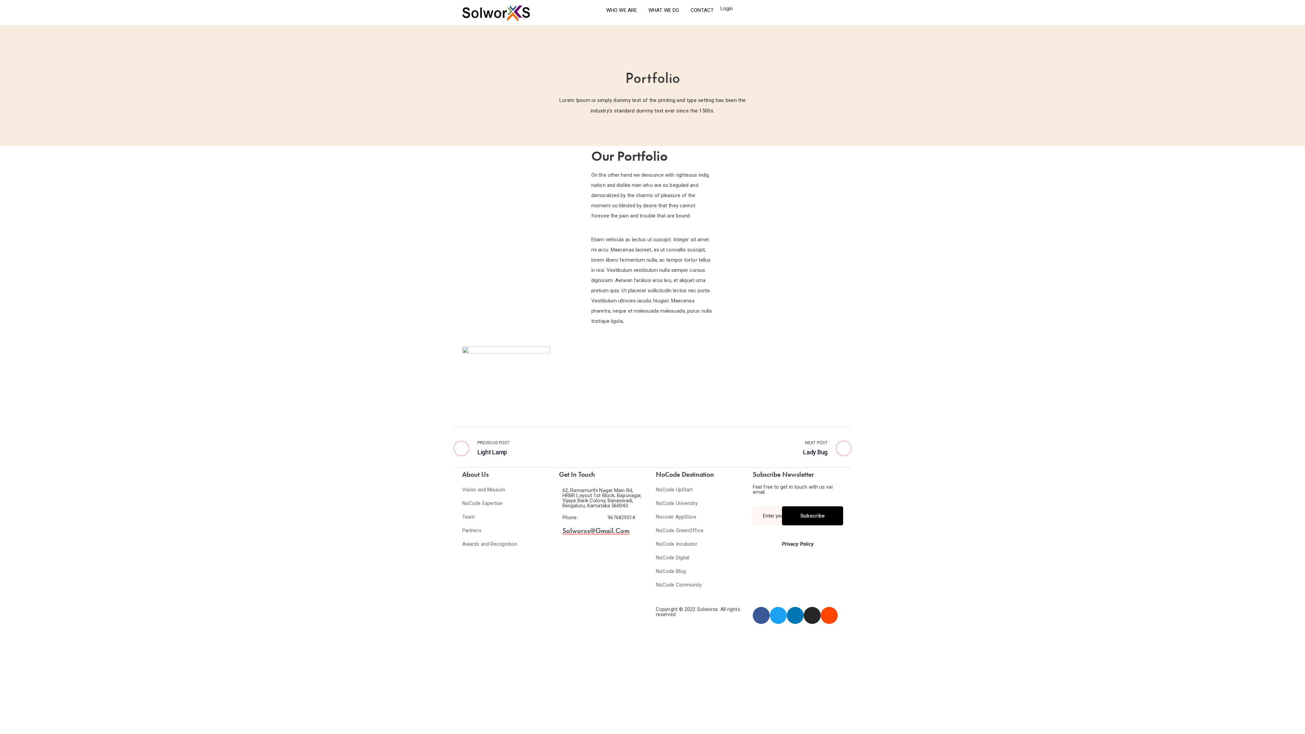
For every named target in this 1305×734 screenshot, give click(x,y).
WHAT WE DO (663, 10)
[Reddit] (829, 615)
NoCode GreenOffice (679, 530)
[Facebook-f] (761, 615)
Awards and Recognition (489, 544)
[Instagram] (812, 615)
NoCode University (677, 503)
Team (468, 517)
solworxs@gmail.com (595, 531)
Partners (472, 530)
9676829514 (621, 517)
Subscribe (812, 516)
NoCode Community (679, 585)
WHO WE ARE (621, 10)
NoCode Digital (672, 558)
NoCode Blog (671, 571)
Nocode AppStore (676, 517)
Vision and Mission (483, 490)
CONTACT (702, 10)
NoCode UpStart (674, 490)
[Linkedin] (795, 615)
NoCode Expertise (482, 503)
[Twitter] (778, 615)
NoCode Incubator (677, 544)
